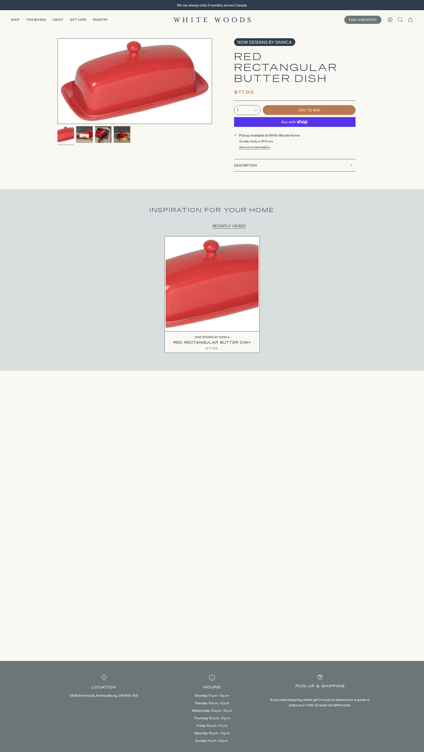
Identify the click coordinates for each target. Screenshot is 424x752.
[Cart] (410, 19)
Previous (57, 81)
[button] (15, 20)
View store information (254, 147)
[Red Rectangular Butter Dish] (212, 283)
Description (245, 165)
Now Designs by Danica (264, 42)
